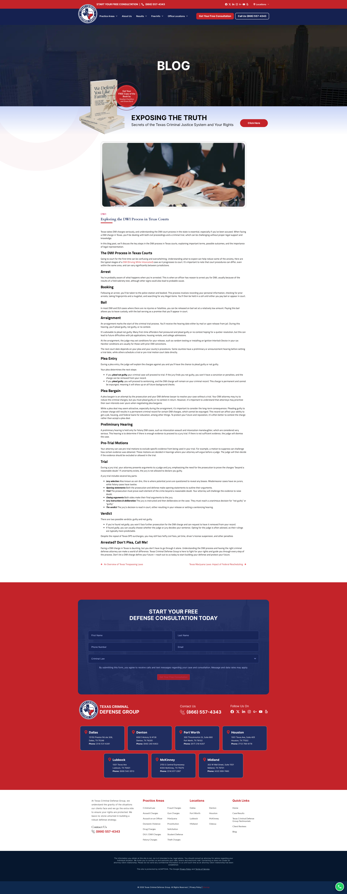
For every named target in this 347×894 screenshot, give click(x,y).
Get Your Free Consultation (173, 677)
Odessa (212, 823)
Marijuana (172, 818)
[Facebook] (226, 4)
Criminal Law (149, 808)
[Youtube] (244, 4)
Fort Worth (195, 813)
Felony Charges (150, 839)
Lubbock (194, 818)
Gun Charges (173, 813)
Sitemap (206, 887)
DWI (103, 214)
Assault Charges (150, 813)
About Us (127, 16)
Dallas (193, 808)
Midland (194, 823)
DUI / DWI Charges (152, 834)
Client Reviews (239, 826)
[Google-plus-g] (240, 4)
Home (235, 808)
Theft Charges (174, 839)
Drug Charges (149, 829)
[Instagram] (237, 4)
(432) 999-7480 (222, 771)
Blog (234, 831)
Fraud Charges (174, 808)
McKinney (214, 818)
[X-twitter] (230, 4)
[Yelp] (247, 4)
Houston (213, 813)
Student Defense (175, 834)
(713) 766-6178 (245, 744)
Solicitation (172, 829)
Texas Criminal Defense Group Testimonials (243, 819)
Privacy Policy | (196, 887)
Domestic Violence (151, 823)
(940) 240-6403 (150, 744)
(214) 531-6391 (103, 744)
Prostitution (173, 823)
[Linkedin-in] (233, 4)
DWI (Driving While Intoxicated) (138, 262)
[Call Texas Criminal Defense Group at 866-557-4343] (339, 886)
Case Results (238, 813)
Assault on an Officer (152, 818)
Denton (212, 808)
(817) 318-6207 (198, 744)
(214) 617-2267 (174, 771)
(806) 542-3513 (127, 771)
